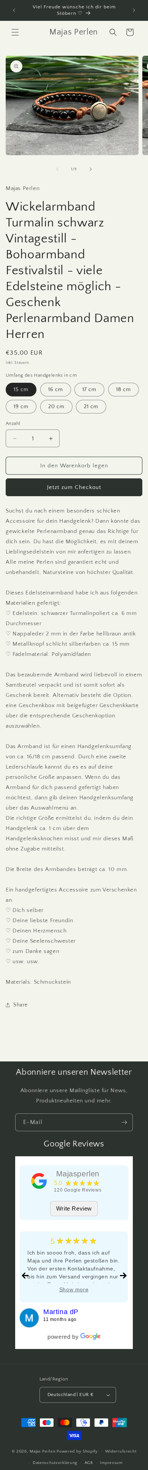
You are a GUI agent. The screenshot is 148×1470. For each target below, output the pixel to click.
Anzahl (13, 423)
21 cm (91, 407)
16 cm (55, 390)
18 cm (123, 390)
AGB (89, 1463)
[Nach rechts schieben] (90, 169)
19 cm (21, 407)
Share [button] (20, 1005)
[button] (15, 32)
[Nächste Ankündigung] (134, 10)
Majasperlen (78, 1174)
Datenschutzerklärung (55, 1463)
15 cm (21, 390)
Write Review (74, 1208)
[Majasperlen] (39, 1180)
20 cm (56, 407)
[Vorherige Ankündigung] (14, 10)
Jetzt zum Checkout (74, 487)
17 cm (89, 390)
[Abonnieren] (124, 1122)
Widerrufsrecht (121, 1451)
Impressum (111, 1463)
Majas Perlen (42, 1451)
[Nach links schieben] (57, 169)
